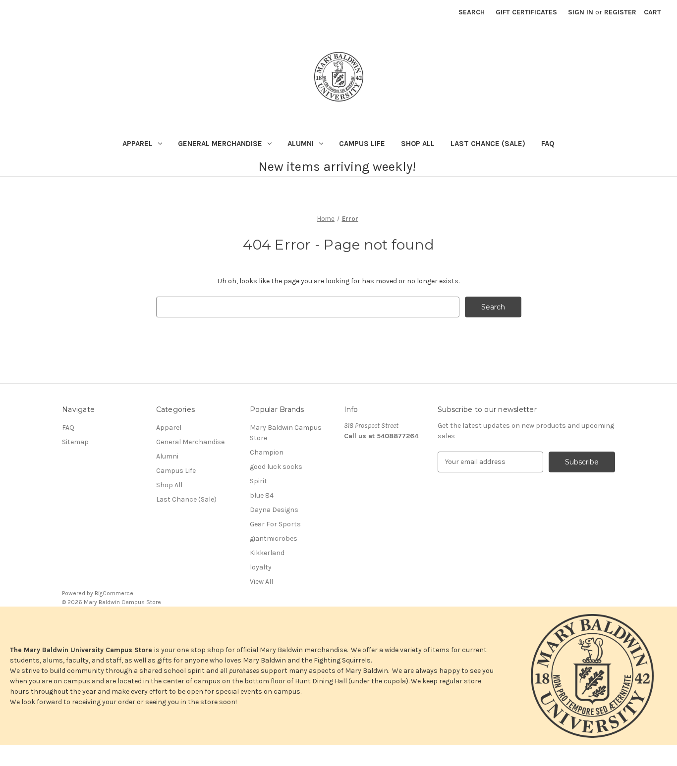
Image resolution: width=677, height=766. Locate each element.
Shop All (418, 143)
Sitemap (75, 442)
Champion (266, 452)
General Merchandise (220, 143)
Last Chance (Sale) (488, 143)
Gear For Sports (275, 524)
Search (471, 12)
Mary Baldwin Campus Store (286, 432)
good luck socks (276, 466)
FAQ (548, 143)
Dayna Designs (274, 510)
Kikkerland (267, 553)
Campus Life (362, 143)
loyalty (261, 567)
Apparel (137, 143)
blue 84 (262, 495)
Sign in (580, 12)
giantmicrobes (273, 538)
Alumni (300, 143)
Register (620, 12)
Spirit (258, 481)
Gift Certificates (526, 12)
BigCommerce (114, 593)
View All (261, 581)
